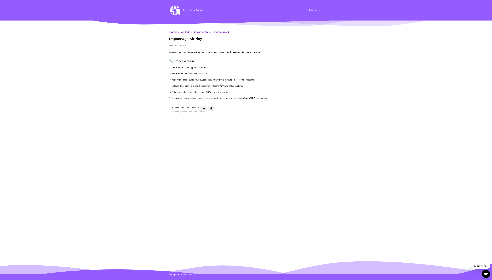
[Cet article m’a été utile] (203, 108)
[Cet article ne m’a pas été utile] (211, 108)
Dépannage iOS (221, 32)
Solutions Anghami (202, 32)
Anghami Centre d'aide (179, 32)
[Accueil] (175, 10)
